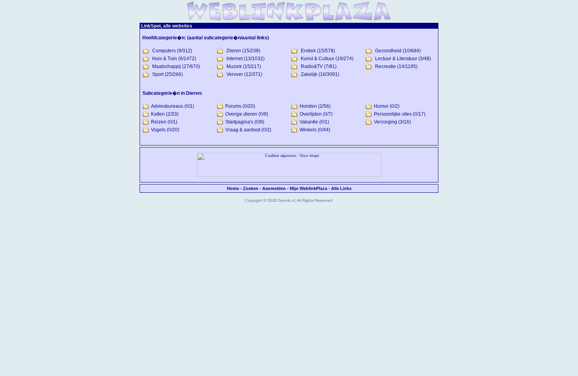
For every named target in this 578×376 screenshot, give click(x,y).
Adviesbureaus (167, 106)
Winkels (308, 130)
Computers (164, 50)
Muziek (234, 66)
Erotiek (308, 50)
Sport (158, 74)
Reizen (158, 122)
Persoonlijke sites (393, 114)
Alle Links (341, 188)
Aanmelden (274, 188)
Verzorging (385, 122)
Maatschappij (166, 66)
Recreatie (385, 66)
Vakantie (309, 122)
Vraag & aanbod (242, 130)
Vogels (158, 130)
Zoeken (250, 188)
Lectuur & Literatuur (396, 58)
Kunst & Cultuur (317, 58)
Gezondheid (388, 50)
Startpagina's (239, 122)
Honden (308, 106)
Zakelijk (309, 74)
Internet (234, 58)
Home (233, 188)
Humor (381, 106)
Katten (158, 114)
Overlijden (311, 114)
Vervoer (234, 74)
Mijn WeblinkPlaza (308, 188)
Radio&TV (312, 66)
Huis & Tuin (164, 58)
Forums (233, 106)
